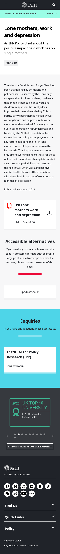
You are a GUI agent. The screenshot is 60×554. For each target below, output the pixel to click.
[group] (30, 412)
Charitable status (12, 540)
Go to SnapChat (40, 486)
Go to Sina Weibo (15, 493)
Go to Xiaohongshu (32, 493)
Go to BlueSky (15, 486)
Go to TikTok (48, 486)
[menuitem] (30, 504)
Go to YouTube (23, 493)
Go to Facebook (7, 486)
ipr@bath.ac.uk (30, 292)
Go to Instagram (23, 486)
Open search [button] (54, 5)
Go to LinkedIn (32, 486)
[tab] (15, 434)
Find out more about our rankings (30, 446)
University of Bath (30, 5)
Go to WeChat (7, 493)
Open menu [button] (6, 5)
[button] (7, 436)
